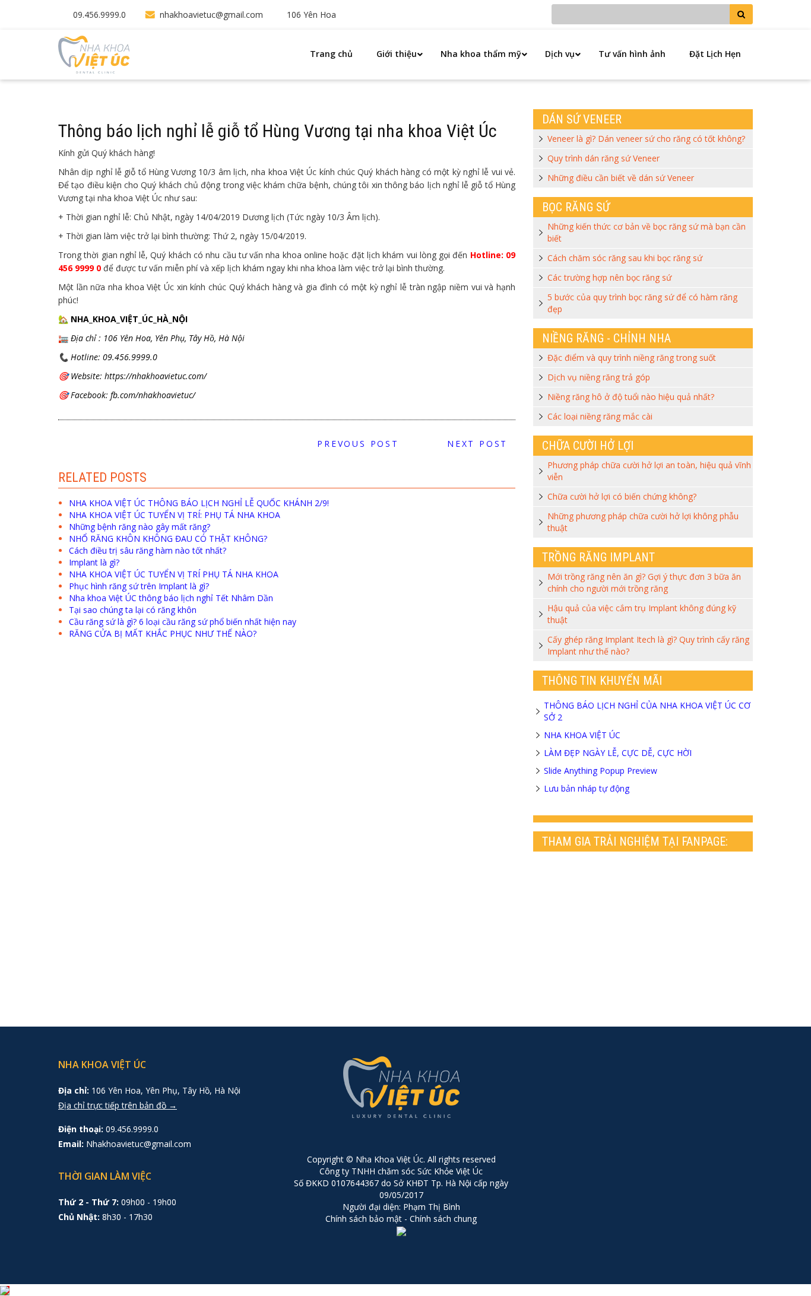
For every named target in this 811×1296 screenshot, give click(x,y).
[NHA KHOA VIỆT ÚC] (93, 53)
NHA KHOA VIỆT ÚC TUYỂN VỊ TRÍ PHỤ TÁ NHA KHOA (173, 574)
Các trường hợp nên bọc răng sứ (609, 277)
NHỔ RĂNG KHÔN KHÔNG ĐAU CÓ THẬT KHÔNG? (168, 538)
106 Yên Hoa (311, 14)
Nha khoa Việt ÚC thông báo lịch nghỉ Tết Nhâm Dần (171, 597)
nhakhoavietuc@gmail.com (211, 14)
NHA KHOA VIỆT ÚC (582, 735)
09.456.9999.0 (99, 14)
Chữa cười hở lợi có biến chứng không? (621, 496)
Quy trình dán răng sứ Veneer (603, 158)
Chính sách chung (443, 1218)
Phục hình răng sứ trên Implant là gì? (139, 586)
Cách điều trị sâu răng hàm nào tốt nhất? (147, 550)
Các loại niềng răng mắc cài (599, 416)
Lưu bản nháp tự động (586, 788)
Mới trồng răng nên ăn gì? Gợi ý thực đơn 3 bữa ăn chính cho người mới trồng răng (644, 582)
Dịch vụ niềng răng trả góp (598, 377)
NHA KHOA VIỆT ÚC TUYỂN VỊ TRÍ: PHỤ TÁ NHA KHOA (174, 514)
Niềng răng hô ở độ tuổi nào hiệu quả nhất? (630, 396)
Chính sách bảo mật (363, 1218)
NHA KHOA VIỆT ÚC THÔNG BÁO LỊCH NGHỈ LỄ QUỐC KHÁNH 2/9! (199, 503)
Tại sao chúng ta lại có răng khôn (133, 609)
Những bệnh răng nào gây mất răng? (139, 526)
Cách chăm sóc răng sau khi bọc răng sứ (624, 257)
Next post (481, 444)
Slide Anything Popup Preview (600, 770)
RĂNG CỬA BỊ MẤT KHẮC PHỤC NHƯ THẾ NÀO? (162, 633)
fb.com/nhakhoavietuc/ (152, 395)
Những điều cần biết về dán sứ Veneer (620, 177)
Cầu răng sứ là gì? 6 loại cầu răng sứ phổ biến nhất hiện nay (182, 621)
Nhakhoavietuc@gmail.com (138, 1143)
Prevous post (354, 444)
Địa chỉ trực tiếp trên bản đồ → (117, 1105)
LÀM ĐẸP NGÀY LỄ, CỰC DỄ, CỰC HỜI (618, 752)
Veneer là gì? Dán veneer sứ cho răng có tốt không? (646, 138)
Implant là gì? (94, 562)
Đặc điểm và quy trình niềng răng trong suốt (631, 357)
